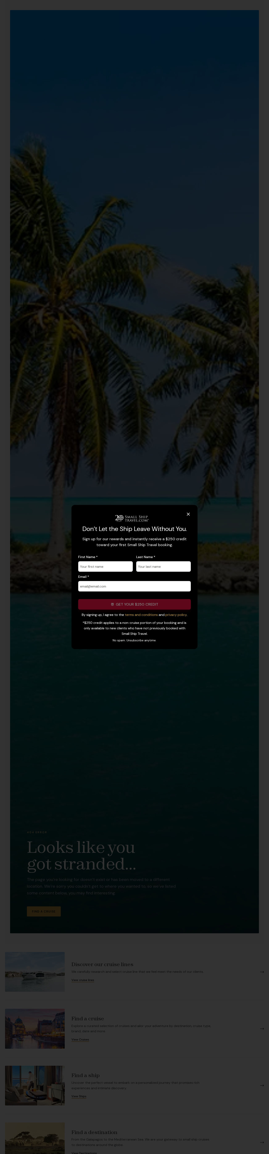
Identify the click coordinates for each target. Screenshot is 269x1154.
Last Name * (145, 557)
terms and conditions (141, 615)
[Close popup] (188, 514)
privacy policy (176, 615)
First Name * (88, 557)
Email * (83, 576)
